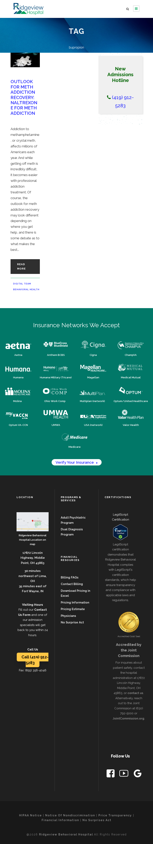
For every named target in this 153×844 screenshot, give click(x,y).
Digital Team (22, 283)
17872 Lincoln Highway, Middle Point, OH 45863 (33, 558)
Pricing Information (75, 602)
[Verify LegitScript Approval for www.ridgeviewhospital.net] (120, 532)
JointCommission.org (128, 718)
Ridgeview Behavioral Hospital (66, 834)
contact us (135, 693)
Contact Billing (72, 584)
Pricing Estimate (73, 609)
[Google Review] (138, 774)
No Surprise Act (72, 622)
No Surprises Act (96, 820)
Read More (21, 266)
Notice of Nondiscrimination (70, 815)
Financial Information (60, 820)
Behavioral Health (26, 289)
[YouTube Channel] (124, 774)
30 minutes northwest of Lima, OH (33, 576)
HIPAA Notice (30, 815)
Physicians (68, 616)
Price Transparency (115, 815)
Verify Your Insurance (77, 462)
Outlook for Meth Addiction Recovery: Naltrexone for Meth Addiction (24, 97)
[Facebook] (111, 774)
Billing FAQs (69, 577)
